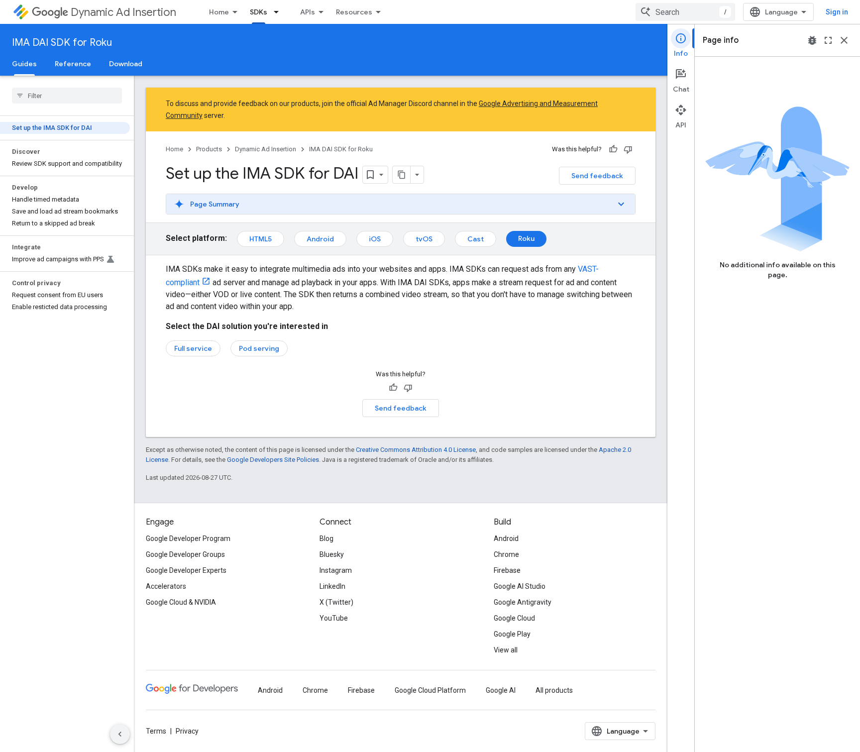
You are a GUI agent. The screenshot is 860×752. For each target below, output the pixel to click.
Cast (475, 238)
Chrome (506, 554)
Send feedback (597, 175)
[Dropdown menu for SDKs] (279, 12)
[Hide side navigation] (120, 734)
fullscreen (828, 40)
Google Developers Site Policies (273, 459)
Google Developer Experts (186, 570)
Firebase (507, 570)
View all (506, 650)
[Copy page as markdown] (402, 174)
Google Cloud (514, 618)
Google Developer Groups (185, 554)
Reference (73, 63)
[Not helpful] (628, 149)
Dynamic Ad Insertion (123, 12)
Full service (193, 348)
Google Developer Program (188, 538)
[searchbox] (67, 96)
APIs (307, 11)
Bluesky (332, 554)
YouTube (334, 618)
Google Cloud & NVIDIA (181, 602)
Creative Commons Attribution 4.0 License (416, 449)
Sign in (837, 12)
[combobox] (685, 12)
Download (125, 63)
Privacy (187, 731)
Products (209, 149)
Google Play (512, 634)
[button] (400, 204)
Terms (156, 731)
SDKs (258, 11)
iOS (375, 238)
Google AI (501, 690)
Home (219, 11)
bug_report (812, 40)
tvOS (424, 238)
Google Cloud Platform (430, 690)
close (844, 40)
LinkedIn (332, 586)
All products (554, 690)
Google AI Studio (519, 586)
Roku (526, 238)
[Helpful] (613, 149)
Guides (24, 63)
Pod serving (259, 348)
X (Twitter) (336, 602)
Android (320, 238)
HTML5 (260, 238)
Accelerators (166, 586)
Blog (326, 538)
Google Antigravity (522, 602)
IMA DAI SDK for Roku (62, 42)
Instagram (336, 570)
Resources (354, 11)
